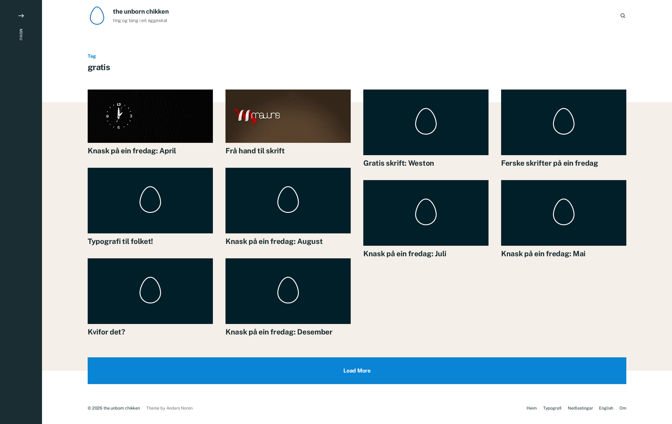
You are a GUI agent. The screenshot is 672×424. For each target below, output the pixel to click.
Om (623, 408)
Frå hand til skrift (255, 150)
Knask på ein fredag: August (274, 241)
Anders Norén (179, 408)
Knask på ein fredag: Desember (279, 331)
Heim (532, 408)
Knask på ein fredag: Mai (543, 253)
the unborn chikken (141, 11)
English (606, 408)
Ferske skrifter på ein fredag (549, 163)
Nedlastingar (580, 408)
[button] (21, 212)
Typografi (552, 408)
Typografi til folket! (120, 241)
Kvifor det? (106, 331)
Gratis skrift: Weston (398, 163)
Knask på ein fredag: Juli (404, 253)
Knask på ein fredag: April (132, 150)
